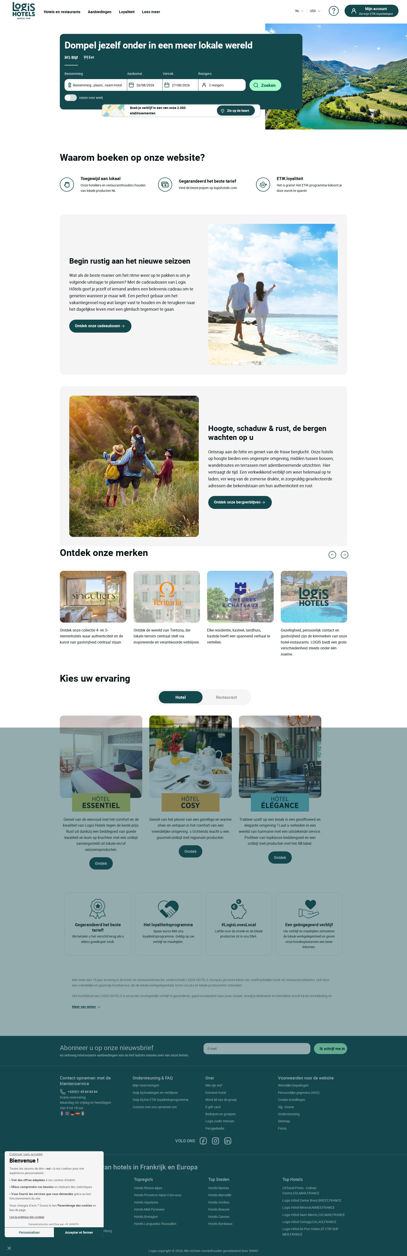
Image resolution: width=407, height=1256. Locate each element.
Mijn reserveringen (146, 1085)
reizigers (205, 73)
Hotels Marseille (219, 1195)
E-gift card (212, 1107)
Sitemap (284, 1121)
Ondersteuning (289, 1114)
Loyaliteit (126, 11)
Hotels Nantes (218, 1188)
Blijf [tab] (74, 57)
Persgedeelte (214, 1128)
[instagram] (215, 1141)
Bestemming (74, 73)
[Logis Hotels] (23, 10)
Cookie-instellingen (291, 1099)
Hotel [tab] (180, 697)
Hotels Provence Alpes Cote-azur (158, 1195)
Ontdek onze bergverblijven (237, 502)
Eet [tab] (91, 57)
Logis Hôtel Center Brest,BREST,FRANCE (311, 1200)
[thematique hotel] (268, 294)
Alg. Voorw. (286, 1107)
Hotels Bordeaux (220, 1223)
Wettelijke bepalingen (293, 1085)
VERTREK (168, 73)
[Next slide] (344, 555)
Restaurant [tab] (226, 697)
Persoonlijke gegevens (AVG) (299, 1092)
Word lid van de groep (221, 1099)
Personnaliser (29, 1232)
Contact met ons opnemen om (155, 1107)
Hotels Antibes (218, 1202)
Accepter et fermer (79, 1232)
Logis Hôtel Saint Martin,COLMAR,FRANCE (313, 1214)
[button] (9, 1248)
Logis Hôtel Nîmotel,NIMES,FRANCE (308, 1207)
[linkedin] (228, 1141)
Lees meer (151, 11)
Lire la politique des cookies (26, 1217)
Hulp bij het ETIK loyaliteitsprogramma (160, 1099)
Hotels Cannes (218, 1216)
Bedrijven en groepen (220, 1114)
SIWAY (253, 1250)
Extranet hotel (215, 1092)
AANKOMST (134, 73)
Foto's (282, 1128)
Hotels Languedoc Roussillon (155, 1223)
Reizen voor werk (91, 97)
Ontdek (101, 863)
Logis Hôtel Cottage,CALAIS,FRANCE (309, 1222)
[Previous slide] (332, 555)
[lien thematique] (134, 284)
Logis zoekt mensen (219, 1121)
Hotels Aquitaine (146, 1202)
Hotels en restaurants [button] (62, 11)
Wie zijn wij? (214, 1085)
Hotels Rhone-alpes (148, 1188)
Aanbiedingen (99, 11)
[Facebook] (203, 1141)
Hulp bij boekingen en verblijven (155, 1092)
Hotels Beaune (218, 1209)
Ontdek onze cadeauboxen (97, 325)
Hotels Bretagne (146, 1216)
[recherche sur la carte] (181, 111)
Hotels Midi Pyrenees (149, 1209)
